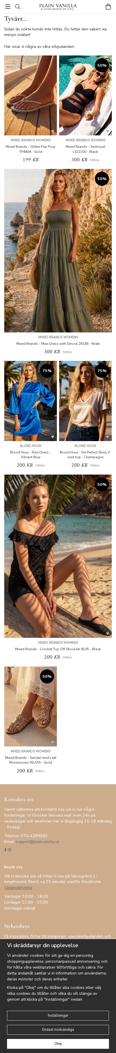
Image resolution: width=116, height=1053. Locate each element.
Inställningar (58, 1015)
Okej (58, 1043)
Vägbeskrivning (18, 887)
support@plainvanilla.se (37, 841)
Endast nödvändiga (58, 1029)
